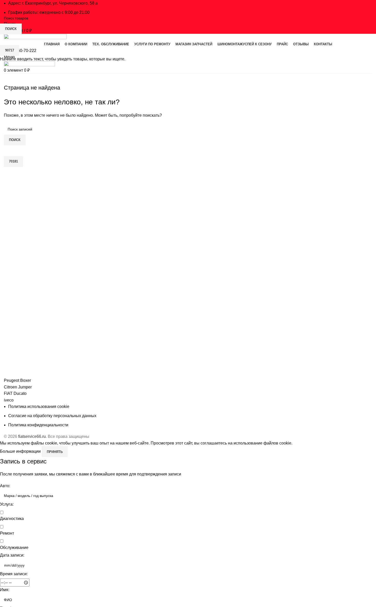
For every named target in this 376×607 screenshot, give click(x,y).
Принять (55, 452)
